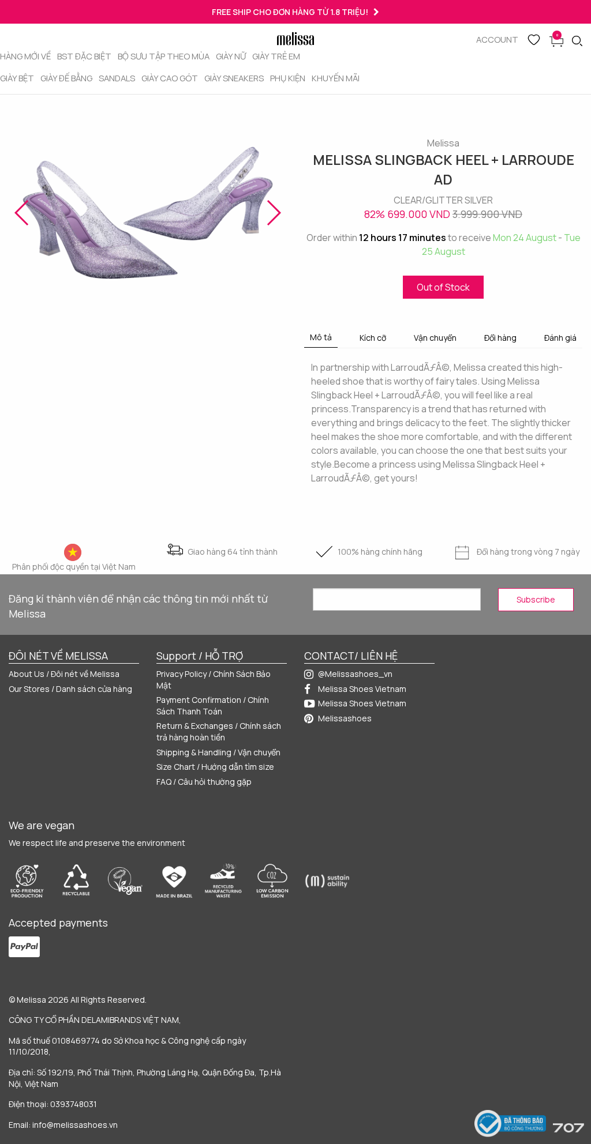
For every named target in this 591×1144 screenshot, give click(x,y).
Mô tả (321, 337)
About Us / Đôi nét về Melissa (64, 673)
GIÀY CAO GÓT (169, 78)
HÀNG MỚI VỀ (25, 56)
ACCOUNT (497, 39)
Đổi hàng (500, 337)
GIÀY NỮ (231, 56)
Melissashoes (345, 718)
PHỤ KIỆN (287, 78)
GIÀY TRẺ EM (276, 56)
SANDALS (117, 78)
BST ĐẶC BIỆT (84, 56)
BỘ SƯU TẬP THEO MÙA (164, 56)
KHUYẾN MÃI (336, 78)
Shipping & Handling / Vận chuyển (218, 752)
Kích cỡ (373, 337)
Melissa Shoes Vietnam (362, 688)
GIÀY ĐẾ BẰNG (66, 78)
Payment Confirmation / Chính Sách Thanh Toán (212, 705)
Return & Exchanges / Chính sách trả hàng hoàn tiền (218, 731)
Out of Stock (443, 287)
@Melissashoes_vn (355, 673)
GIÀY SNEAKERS (234, 78)
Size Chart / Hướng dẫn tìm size (215, 766)
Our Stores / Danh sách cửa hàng (70, 688)
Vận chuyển (435, 337)
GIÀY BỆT (17, 78)
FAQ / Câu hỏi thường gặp (204, 781)
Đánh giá (560, 337)
